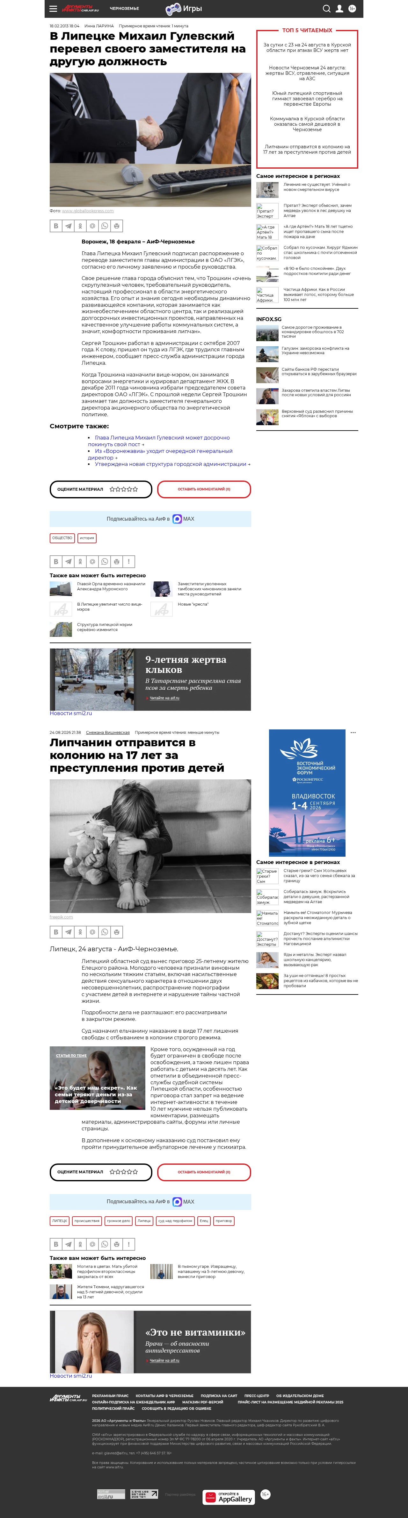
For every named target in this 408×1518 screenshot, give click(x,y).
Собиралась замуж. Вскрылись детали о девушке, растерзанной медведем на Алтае (316, 896)
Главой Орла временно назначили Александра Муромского (111, 586)
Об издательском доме (300, 1396)
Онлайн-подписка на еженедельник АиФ (133, 1402)
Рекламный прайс (110, 1396)
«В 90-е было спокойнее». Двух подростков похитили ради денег (317, 271)
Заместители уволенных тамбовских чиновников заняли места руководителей (209, 588)
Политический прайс (113, 1409)
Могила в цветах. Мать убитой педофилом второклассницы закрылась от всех (107, 1271)
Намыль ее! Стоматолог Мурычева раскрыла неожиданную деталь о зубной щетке (318, 917)
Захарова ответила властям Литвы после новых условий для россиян (316, 392)
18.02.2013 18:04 (64, 26)
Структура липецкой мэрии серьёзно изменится (104, 627)
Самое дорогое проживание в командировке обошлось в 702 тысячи (313, 332)
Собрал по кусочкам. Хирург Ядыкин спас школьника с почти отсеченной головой (321, 252)
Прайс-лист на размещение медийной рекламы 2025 (290, 1402)
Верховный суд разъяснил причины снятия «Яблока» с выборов (317, 413)
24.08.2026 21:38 (65, 732)
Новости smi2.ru (71, 713)
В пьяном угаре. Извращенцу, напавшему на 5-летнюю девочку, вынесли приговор (211, 1271)
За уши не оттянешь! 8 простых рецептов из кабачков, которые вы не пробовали (321, 980)
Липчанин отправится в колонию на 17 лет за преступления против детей (307, 149)
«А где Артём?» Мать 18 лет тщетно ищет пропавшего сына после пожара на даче (318, 231)
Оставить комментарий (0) (204, 489)
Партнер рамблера (180, 1494)
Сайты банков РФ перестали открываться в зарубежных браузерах (319, 371)
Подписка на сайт (219, 1396)
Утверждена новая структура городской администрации (170, 464)
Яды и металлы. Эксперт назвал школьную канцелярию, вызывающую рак (315, 959)
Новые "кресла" (193, 604)
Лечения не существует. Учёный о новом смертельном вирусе (317, 187)
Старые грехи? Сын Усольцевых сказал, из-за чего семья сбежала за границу (319, 875)
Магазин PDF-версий (202, 1402)
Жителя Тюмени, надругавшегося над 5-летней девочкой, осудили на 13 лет (110, 1291)
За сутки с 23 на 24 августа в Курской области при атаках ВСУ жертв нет (307, 47)
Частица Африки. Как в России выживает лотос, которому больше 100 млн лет (319, 294)
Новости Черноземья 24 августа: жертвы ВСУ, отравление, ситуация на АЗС (307, 73)
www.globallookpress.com (88, 210)
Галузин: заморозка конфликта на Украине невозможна (315, 350)
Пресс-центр (256, 1396)
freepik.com (61, 917)
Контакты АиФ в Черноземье (164, 1396)
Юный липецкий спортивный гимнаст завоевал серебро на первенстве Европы (307, 99)
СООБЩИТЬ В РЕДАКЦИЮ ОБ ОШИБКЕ (176, 1409)
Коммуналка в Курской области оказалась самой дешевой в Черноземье (307, 124)
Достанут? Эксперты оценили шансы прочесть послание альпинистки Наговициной (321, 938)
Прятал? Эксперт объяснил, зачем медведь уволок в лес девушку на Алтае (318, 210)
